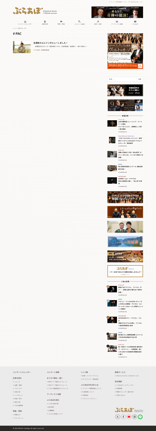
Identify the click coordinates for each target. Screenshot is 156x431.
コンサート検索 (53, 372)
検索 (139, 79)
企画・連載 (18, 385)
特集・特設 (17, 411)
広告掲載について (88, 392)
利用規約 (85, 395)
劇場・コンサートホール (90, 376)
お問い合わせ (120, 395)
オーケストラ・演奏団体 (90, 379)
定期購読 (51, 410)
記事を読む (17, 378)
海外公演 (17, 402)
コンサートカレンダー (22, 372)
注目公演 (17, 392)
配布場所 (51, 407)
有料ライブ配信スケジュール (57, 385)
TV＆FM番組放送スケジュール (58, 388)
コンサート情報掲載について (91, 388)
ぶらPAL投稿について (55, 414)
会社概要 (118, 381)
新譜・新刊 (18, 399)
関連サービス (120, 372)
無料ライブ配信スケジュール (57, 382)
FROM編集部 (18, 405)
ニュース (17, 382)
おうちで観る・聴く (55, 378)
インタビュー (18, 395)
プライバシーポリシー (89, 399)
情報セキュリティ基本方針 (125, 392)
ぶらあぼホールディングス (125, 385)
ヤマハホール (18, 418)
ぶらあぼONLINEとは (89, 385)
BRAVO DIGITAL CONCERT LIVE (127, 376)
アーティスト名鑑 (54, 394)
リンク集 (84, 372)
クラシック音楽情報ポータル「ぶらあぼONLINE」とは (125, 2)
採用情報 (119, 388)
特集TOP (17, 415)
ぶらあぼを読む (53, 400)
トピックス (18, 388)
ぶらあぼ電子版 (53, 404)
